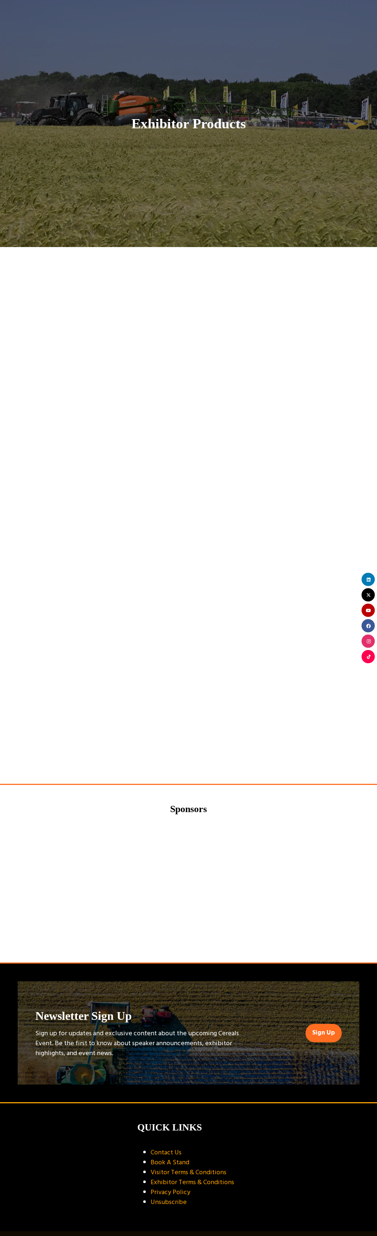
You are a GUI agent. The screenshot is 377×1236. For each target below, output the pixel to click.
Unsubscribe (169, 1202)
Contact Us (166, 1152)
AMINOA (33, 309)
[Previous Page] (179, 758)
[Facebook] (368, 625)
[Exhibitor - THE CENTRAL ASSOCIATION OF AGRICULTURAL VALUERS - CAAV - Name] (297, 879)
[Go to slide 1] (177, 943)
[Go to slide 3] (199, 943)
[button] (188, 733)
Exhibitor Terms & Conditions (192, 1182)
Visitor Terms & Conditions (188, 1172)
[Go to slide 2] (188, 943)
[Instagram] (368, 641)
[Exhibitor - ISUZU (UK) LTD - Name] (189, 879)
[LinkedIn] (368, 579)
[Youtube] (368, 610)
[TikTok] (368, 656)
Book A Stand (170, 1162)
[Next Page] (197, 758)
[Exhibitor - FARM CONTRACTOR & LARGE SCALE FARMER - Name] (80, 879)
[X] (368, 594)
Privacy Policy (170, 1192)
